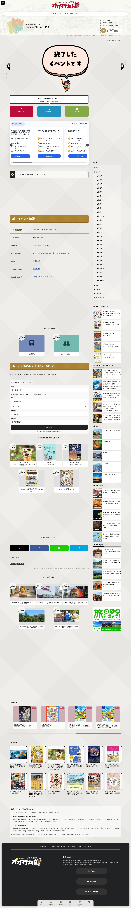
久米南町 (101, 272)
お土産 (98, 290)
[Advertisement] (49, 198)
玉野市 (100, 188)
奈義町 (100, 264)
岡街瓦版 (26, 861)
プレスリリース (100, 298)
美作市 (100, 228)
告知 (77, 14)
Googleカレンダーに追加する (42, 277)
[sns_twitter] (19, 548)
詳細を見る (36, 269)
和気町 (100, 236)
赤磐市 (100, 220)
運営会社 (43, 846)
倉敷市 (100, 180)
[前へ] (11, 145)
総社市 (100, 200)
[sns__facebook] (39, 548)
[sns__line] (59, 548)
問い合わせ (91, 871)
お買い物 (98, 294)
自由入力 (28, 394)
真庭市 (100, 224)
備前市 (100, 212)
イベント (55, 14)
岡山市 (14, 564)
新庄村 (100, 252)
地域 (66, 14)
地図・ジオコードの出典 (114, 40)
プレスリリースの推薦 (91, 892)
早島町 (100, 240)
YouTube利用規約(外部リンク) (79, 846)
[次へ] (87, 145)
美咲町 (100, 276)
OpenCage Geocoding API (96, 819)
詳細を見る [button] (18, 156)
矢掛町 (100, 248)
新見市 (100, 208)
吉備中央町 (101, 280)
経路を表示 (49, 427)
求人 (61, 14)
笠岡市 (100, 192)
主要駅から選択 (17, 394)
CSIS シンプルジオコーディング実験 (58, 819)
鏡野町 (100, 256)
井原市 (100, 196)
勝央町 (100, 260)
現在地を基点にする (40, 394)
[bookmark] (103, 30)
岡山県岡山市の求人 (18, 124)
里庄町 (100, 244)
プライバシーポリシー (57, 846)
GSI (43, 819)
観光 (71, 14)
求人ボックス (83, 124)
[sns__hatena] (79, 548)
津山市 (100, 184)
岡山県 (21, 564)
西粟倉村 (101, 268)
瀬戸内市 (101, 216)
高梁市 (100, 204)
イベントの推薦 (91, 881)
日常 (97, 286)
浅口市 (100, 232)
